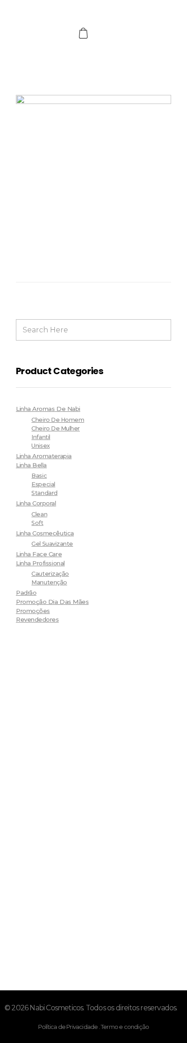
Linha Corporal (36, 503)
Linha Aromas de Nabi (48, 408)
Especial (43, 484)
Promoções (33, 610)
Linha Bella (31, 465)
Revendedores (37, 619)
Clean (39, 514)
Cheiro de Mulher (55, 428)
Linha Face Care (39, 554)
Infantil (40, 437)
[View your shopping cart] (84, 33)
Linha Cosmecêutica (45, 533)
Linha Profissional (40, 563)
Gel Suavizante (52, 543)
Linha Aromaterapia (44, 456)
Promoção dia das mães (52, 601)
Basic (39, 475)
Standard (44, 492)
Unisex (40, 445)
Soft (37, 522)
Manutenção (49, 582)
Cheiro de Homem (57, 419)
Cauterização (50, 573)
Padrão (26, 592)
